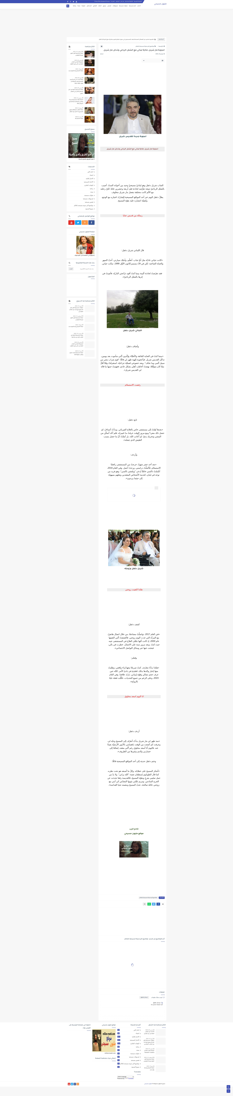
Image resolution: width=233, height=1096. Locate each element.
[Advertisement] (116, 23)
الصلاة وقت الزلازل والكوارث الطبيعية (149, 1051)
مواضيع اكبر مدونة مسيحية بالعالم (145, 46)
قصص (109, 6)
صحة (79, 6)
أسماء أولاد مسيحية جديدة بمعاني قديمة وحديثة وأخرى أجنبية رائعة (76, 101)
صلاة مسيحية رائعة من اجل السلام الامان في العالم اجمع (75, 91)
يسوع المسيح (89, 209)
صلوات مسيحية (123, 6)
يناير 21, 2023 (78, 116)
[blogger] (70, 1)
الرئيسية (161, 46)
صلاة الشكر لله (79, 118)
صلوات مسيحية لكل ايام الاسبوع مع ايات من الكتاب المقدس (76, 309)
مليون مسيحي (160, 4)
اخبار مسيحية (132, 6)
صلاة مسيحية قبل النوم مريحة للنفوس (76, 54)
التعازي (95, 6)
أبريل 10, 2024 (78, 306)
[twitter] (73, 1)
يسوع (104, 6)
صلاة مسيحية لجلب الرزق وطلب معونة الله (76, 353)
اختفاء (100, 6)
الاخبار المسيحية (88, 182)
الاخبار (139, 6)
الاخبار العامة (89, 178)
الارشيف (118, 1)
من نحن (122, 1)
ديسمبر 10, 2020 (78, 333)
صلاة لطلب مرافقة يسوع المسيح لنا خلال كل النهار (76, 110)
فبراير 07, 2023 (149, 1048)
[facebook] (67, 1)
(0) (101, 54)
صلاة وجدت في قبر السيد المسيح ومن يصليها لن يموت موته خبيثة (76, 81)
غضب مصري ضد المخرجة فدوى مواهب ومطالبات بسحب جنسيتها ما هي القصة (133, 39)
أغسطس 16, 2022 (77, 51)
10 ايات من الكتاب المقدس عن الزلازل (149, 1032)
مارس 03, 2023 (149, 1030)
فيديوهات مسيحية (88, 199)
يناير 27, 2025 (78, 351)
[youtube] (76, 1)
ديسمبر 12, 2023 (78, 98)
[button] (158, 904)
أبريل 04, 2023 (78, 78)
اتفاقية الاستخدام (129, 1)
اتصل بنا (113, 1)
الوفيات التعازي (88, 185)
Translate (131, 1078)
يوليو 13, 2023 (78, 108)
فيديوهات (115, 6)
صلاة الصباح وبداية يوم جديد (76, 71)
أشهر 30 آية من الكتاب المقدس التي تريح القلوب (76, 63)
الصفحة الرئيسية (138, 1)
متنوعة (83, 6)
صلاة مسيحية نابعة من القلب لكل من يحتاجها (77, 336)
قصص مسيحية (89, 202)
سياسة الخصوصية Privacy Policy (102, 1)
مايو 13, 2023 (78, 69)
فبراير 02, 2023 (78, 60)
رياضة (74, 6)
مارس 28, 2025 (78, 88)
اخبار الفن (89, 6)
